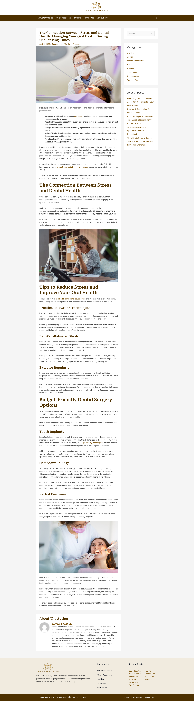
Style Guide (132, 72)
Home (129, 65)
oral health (78, 116)
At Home (130, 57)
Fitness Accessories (135, 61)
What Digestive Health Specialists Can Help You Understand (137, 130)
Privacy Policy (136, 697)
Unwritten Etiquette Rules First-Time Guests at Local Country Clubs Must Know (140, 119)
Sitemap (125, 697)
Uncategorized (57, 44)
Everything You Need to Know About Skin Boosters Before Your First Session (140, 101)
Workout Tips (132, 80)
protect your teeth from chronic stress (72, 167)
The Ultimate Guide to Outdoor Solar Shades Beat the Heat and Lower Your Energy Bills (140, 141)
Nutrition (130, 69)
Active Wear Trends (104, 671)
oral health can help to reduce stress (71, 299)
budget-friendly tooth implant (91, 443)
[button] (156, 18)
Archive (130, 53)
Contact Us (149, 697)
